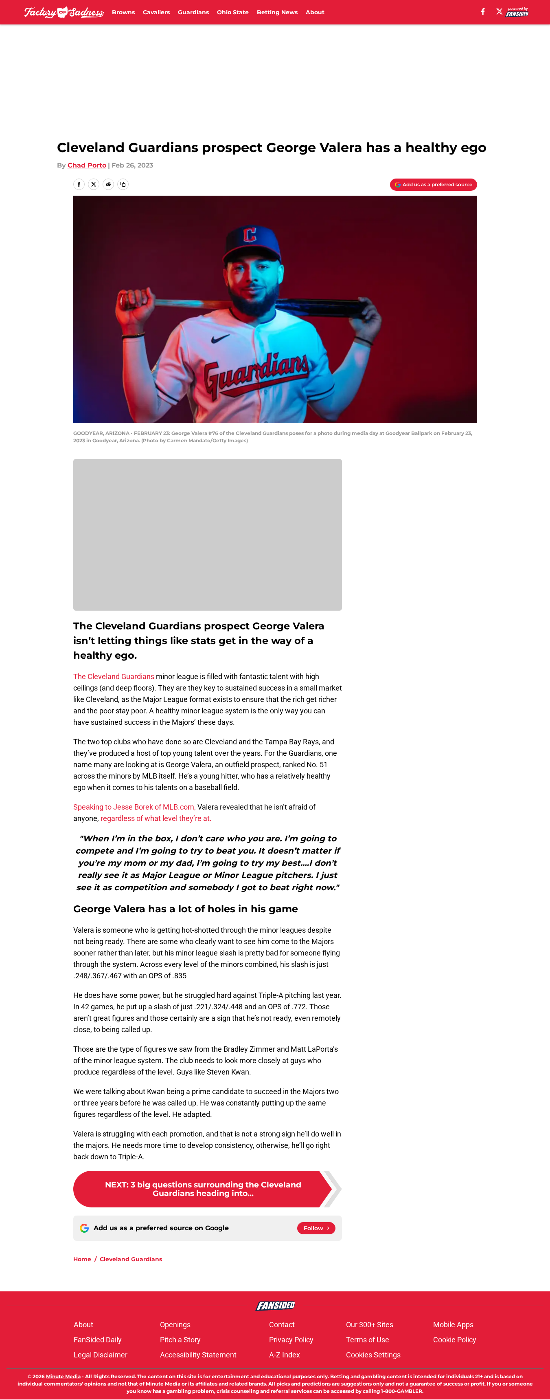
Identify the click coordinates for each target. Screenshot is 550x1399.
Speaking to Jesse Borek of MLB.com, (134, 807)
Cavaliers (156, 12)
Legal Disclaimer (100, 1354)
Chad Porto (87, 165)
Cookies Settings (373, 1354)
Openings (175, 1324)
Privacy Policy (291, 1339)
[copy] (123, 184)
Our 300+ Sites (369, 1324)
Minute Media (63, 1376)
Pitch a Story (180, 1339)
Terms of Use (367, 1339)
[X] (499, 11)
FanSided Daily (98, 1339)
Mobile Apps (453, 1324)
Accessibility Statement (198, 1354)
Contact (282, 1324)
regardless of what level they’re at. (155, 818)
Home (82, 1259)
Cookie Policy (454, 1339)
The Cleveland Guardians (113, 676)
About (315, 12)
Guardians (193, 12)
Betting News (277, 12)
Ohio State (233, 12)
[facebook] (483, 11)
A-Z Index (284, 1354)
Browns (123, 12)
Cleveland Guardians (131, 1259)
